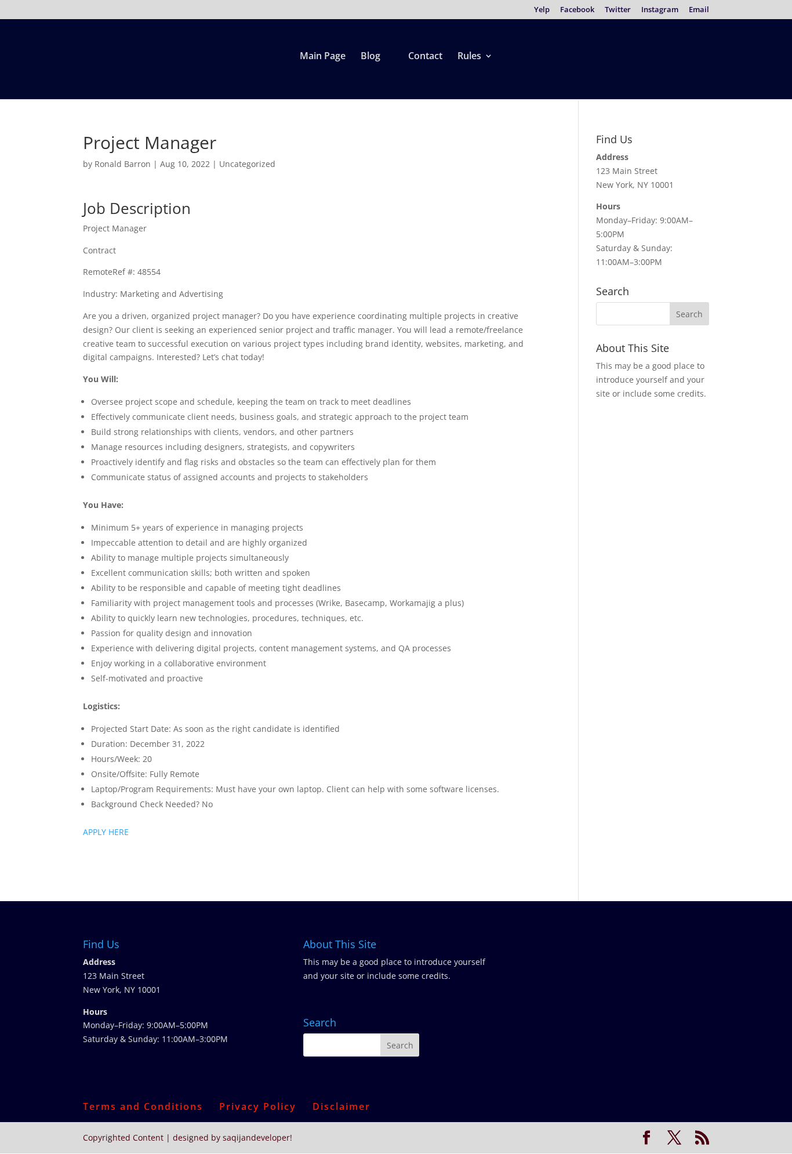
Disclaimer (341, 1106)
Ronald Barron (123, 163)
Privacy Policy (257, 1106)
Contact (425, 57)
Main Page (323, 57)
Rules (469, 57)
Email (699, 10)
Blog (370, 57)
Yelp (542, 10)
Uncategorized (247, 163)
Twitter (618, 10)
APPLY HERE (106, 831)
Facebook (577, 10)
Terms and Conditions (143, 1106)
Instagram (659, 10)
